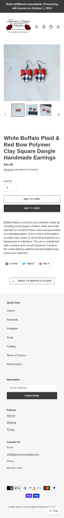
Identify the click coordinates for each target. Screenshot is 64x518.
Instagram (12, 328)
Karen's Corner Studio (26, 507)
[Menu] (58, 26)
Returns (11, 415)
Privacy (11, 429)
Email (10, 337)
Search (11, 310)
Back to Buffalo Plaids (34, 281)
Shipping (8, 169)
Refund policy (14, 364)
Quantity (8, 181)
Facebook (12, 319)
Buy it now (31, 208)
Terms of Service (16, 355)
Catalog (11, 346)
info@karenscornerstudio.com (23, 454)
